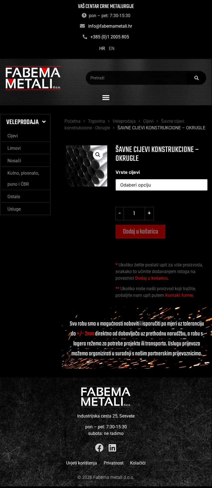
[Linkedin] (112, 448)
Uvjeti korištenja (81, 463)
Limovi (14, 148)
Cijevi (12, 135)
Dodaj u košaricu (140, 232)
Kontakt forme (179, 295)
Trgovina (96, 121)
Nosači (14, 160)
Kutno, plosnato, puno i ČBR (23, 178)
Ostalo (13, 196)
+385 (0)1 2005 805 (109, 37)
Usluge (14, 209)
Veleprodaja (22, 122)
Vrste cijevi (128, 172)
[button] (106, 97)
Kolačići (138, 463)
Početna (72, 121)
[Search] (196, 78)
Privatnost (114, 463)
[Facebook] (99, 448)
